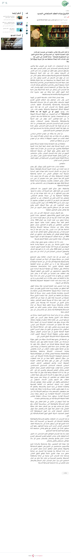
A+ (27, 14)
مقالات (65, 473)
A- (27, 18)
